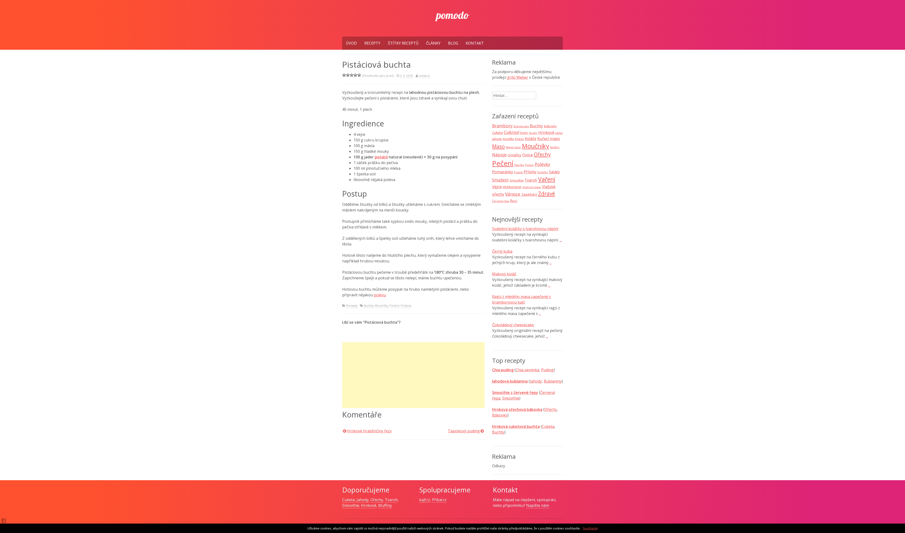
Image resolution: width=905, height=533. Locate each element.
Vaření (546, 179)
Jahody (497, 139)
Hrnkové (546, 132)
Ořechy (542, 154)
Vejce (497, 186)
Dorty (524, 133)
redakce (424, 76)
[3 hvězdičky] (352, 75)
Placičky (519, 165)
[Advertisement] (413, 375)
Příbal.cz (439, 499)
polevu (380, 294)
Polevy (529, 165)
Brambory (502, 125)
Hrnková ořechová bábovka (517, 409)
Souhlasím (590, 528)
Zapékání (529, 194)
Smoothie (517, 180)
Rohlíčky (542, 172)
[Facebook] (3, 521)
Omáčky (514, 155)
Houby (533, 133)
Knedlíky (508, 139)
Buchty (368, 305)
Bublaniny (553, 381)
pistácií (381, 157)
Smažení (500, 180)
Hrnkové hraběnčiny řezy (369, 431)
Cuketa (497, 132)
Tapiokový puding (464, 431)
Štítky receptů (403, 43)
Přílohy (530, 171)
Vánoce (512, 194)
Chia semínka (527, 369)
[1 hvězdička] (344, 75)
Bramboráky (521, 126)
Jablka (559, 133)
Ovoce (527, 154)
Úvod (351, 43)
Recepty (372, 43)
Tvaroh (531, 180)
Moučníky (381, 305)
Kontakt (475, 43)
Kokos (519, 139)
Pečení (394, 305)
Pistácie (406, 305)
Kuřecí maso (548, 138)
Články (433, 43)
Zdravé (546, 193)
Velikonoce (512, 186)
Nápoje (499, 154)
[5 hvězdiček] (359, 75)
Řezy (513, 201)
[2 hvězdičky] (348, 75)
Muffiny (554, 147)
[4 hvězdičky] (355, 75)
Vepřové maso (531, 187)
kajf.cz (424, 499)
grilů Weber (517, 77)
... (561, 240)
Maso (498, 146)
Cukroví (511, 132)
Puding (518, 172)
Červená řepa (500, 201)
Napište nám (537, 505)
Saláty (554, 171)
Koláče (530, 138)
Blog (453, 43)
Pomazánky (502, 171)
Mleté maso (513, 147)
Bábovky (550, 126)
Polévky (542, 164)
